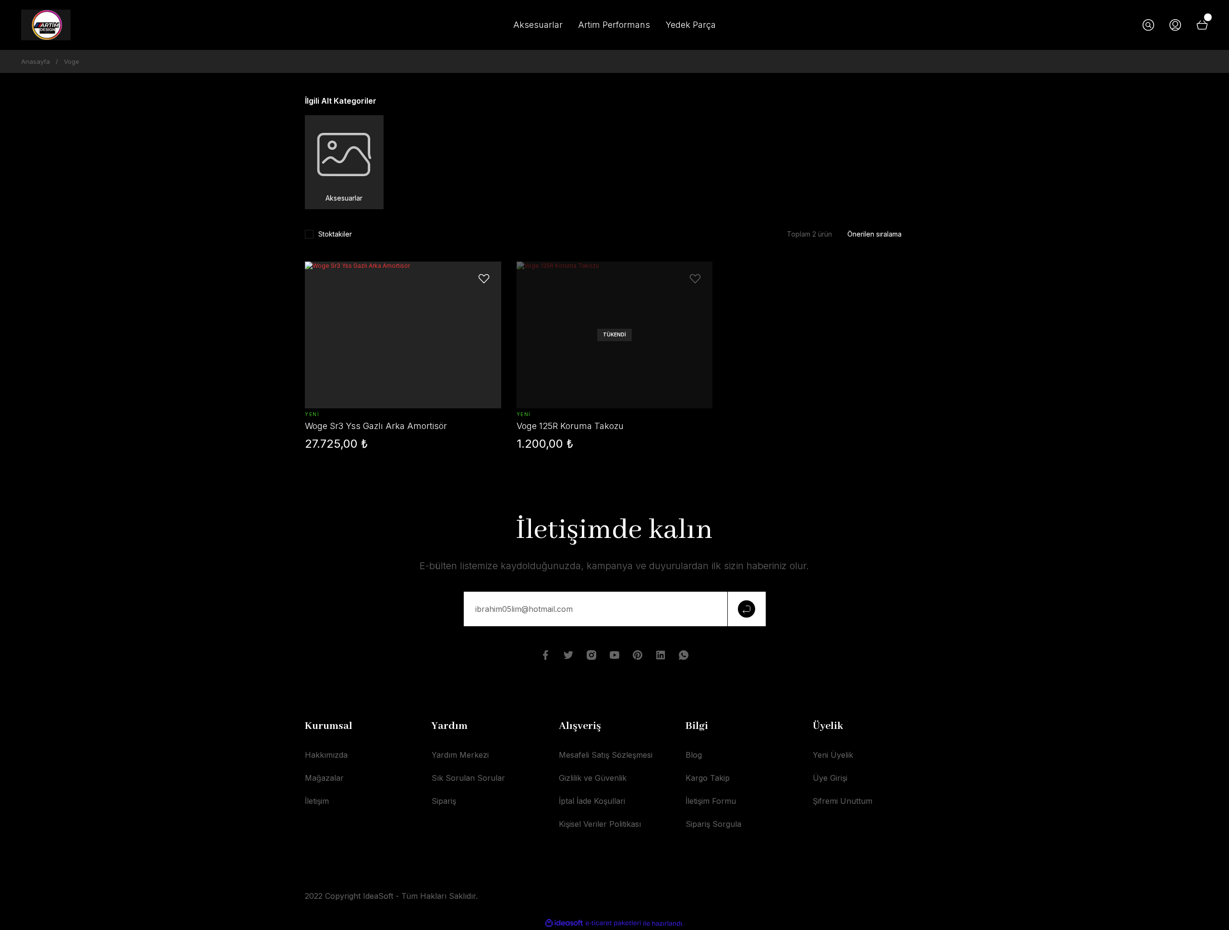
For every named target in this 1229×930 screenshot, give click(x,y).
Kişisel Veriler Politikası (600, 824)
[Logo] (46, 25)
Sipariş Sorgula (713, 824)
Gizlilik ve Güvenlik (593, 778)
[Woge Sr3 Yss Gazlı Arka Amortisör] (403, 335)
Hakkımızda (326, 755)
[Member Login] (1175, 25)
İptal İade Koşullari (592, 801)
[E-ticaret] (613, 923)
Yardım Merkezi (460, 755)
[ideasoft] (564, 923)
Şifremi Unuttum (842, 801)
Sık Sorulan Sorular (468, 778)
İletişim (317, 801)
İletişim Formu (711, 801)
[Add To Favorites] (484, 279)
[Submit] (746, 609)
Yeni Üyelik (833, 755)
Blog (694, 755)
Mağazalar (324, 778)
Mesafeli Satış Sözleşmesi (605, 755)
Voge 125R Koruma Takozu (570, 426)
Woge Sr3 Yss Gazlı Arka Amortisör (376, 426)
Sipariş (444, 801)
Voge (71, 61)
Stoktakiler (335, 234)
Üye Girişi (830, 778)
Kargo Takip (708, 778)
